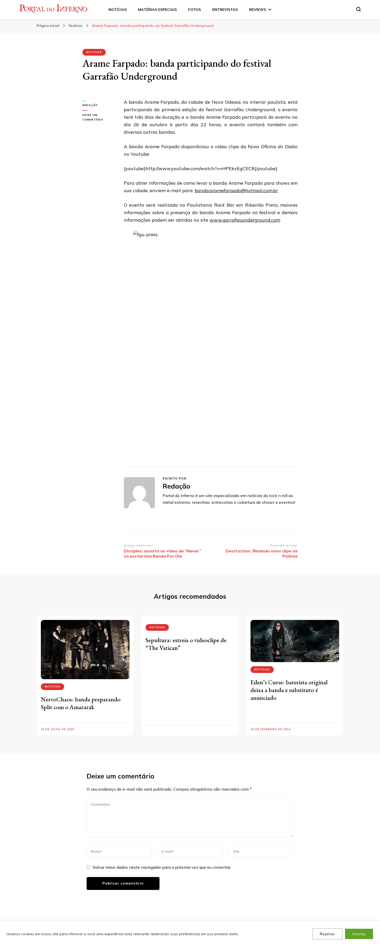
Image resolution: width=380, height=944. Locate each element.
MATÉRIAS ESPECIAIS (157, 9)
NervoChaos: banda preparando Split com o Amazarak (80, 703)
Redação (90, 105)
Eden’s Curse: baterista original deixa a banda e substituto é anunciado (289, 690)
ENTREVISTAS (225, 9)
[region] (190, 932)
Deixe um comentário (99, 117)
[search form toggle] (358, 9)
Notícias (94, 52)
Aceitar (359, 934)
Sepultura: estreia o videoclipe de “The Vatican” (186, 644)
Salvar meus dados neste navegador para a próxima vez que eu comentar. (162, 867)
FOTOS (194, 9)
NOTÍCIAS (118, 9)
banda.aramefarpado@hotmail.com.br (236, 190)
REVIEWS (257, 9)
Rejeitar (327, 934)
